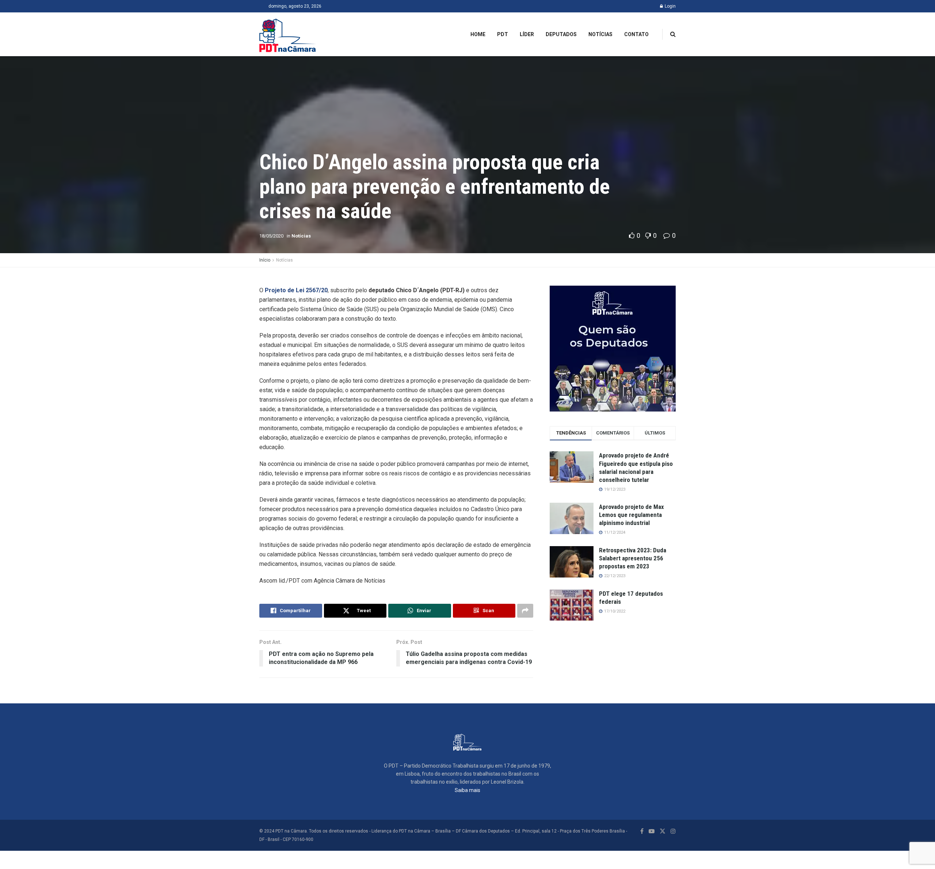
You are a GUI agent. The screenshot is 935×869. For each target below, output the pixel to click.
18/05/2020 (271, 236)
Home (477, 34)
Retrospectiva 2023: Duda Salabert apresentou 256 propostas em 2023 (632, 558)
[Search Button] (673, 34)
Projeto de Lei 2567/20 (296, 290)
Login (670, 6)
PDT (502, 34)
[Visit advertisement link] (613, 349)
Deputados (561, 34)
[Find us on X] (662, 831)
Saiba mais (467, 790)
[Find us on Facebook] (642, 831)
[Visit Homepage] (287, 34)
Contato (636, 34)
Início (264, 260)
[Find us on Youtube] (651, 831)
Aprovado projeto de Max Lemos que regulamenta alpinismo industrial (631, 514)
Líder (527, 34)
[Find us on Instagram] (673, 831)
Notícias (600, 34)
